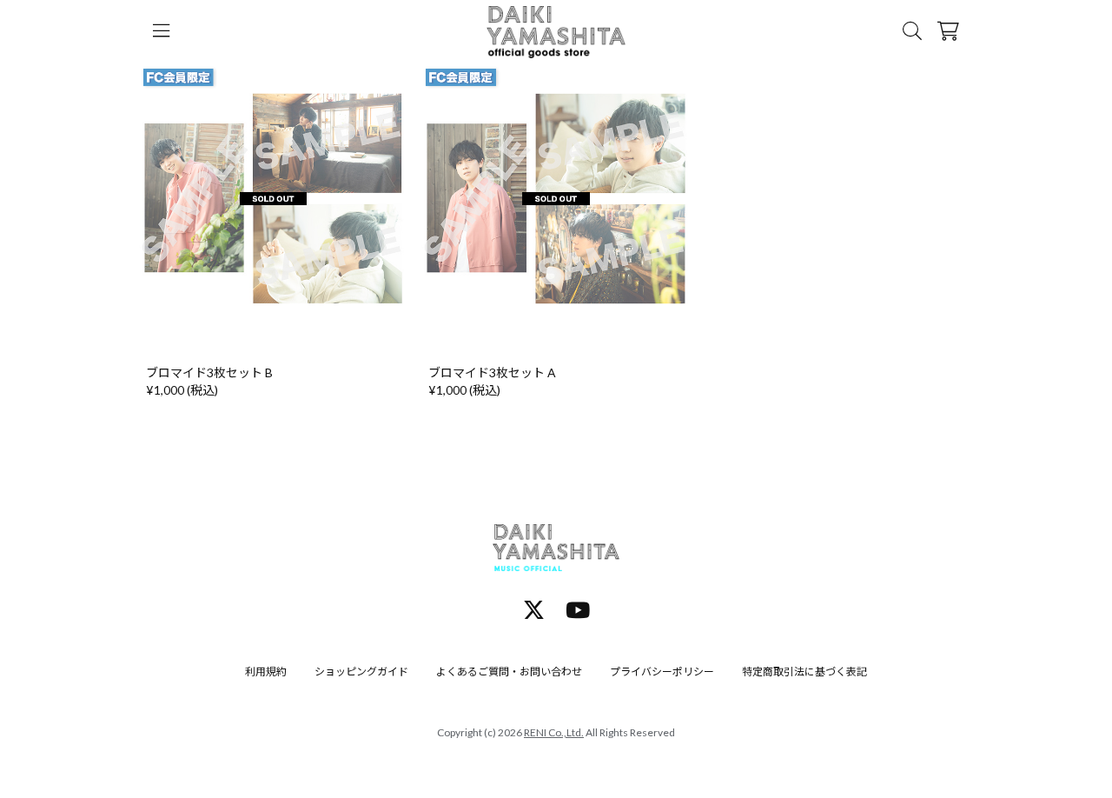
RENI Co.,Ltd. (554, 732)
